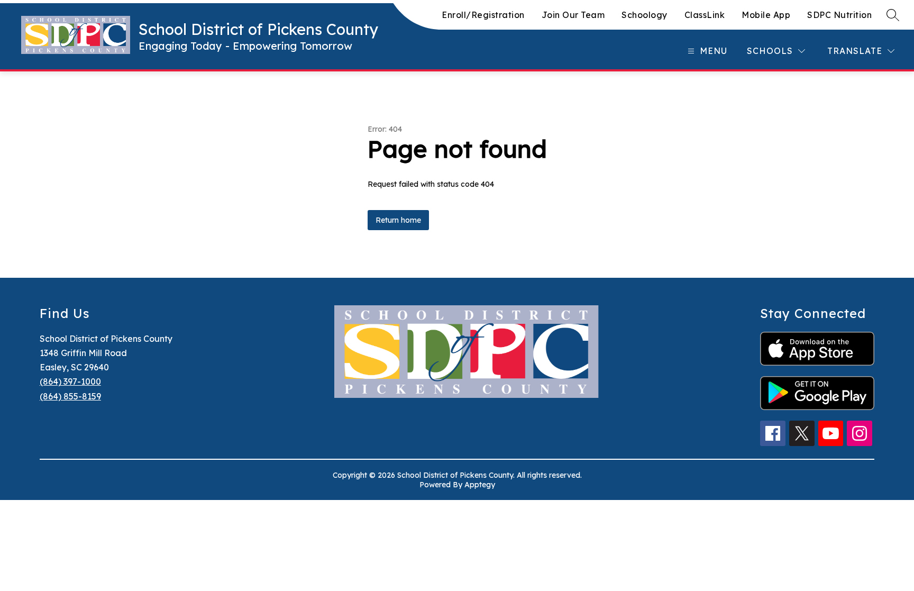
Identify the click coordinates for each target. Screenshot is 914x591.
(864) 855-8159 (70, 396)
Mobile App (766, 15)
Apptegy (479, 484)
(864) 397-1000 (70, 381)
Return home (398, 220)
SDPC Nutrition (839, 15)
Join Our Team (573, 15)
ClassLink (704, 15)
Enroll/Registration (483, 15)
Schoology (644, 15)
